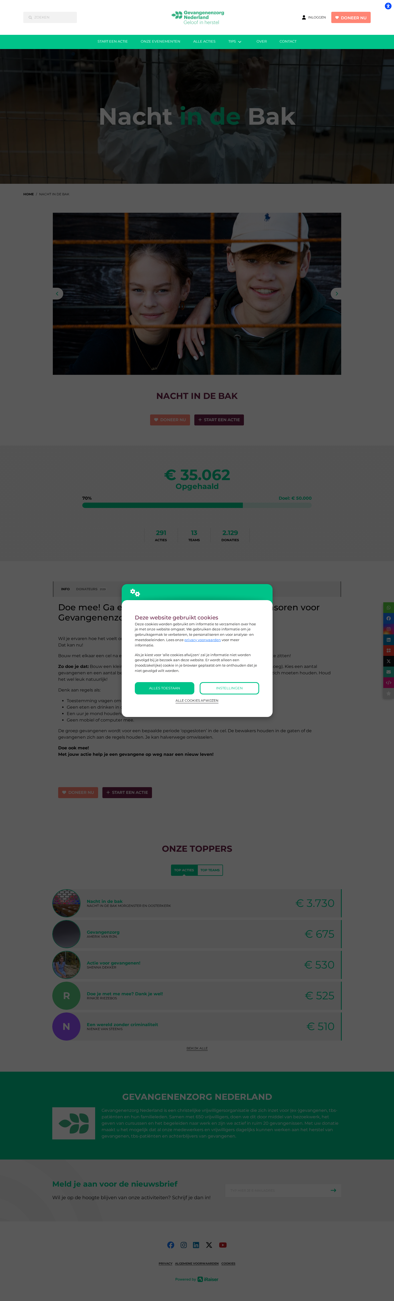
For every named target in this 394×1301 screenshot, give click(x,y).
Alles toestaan (164, 688)
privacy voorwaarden (202, 640)
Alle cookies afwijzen (197, 700)
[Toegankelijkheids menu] (388, 6)
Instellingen (229, 688)
